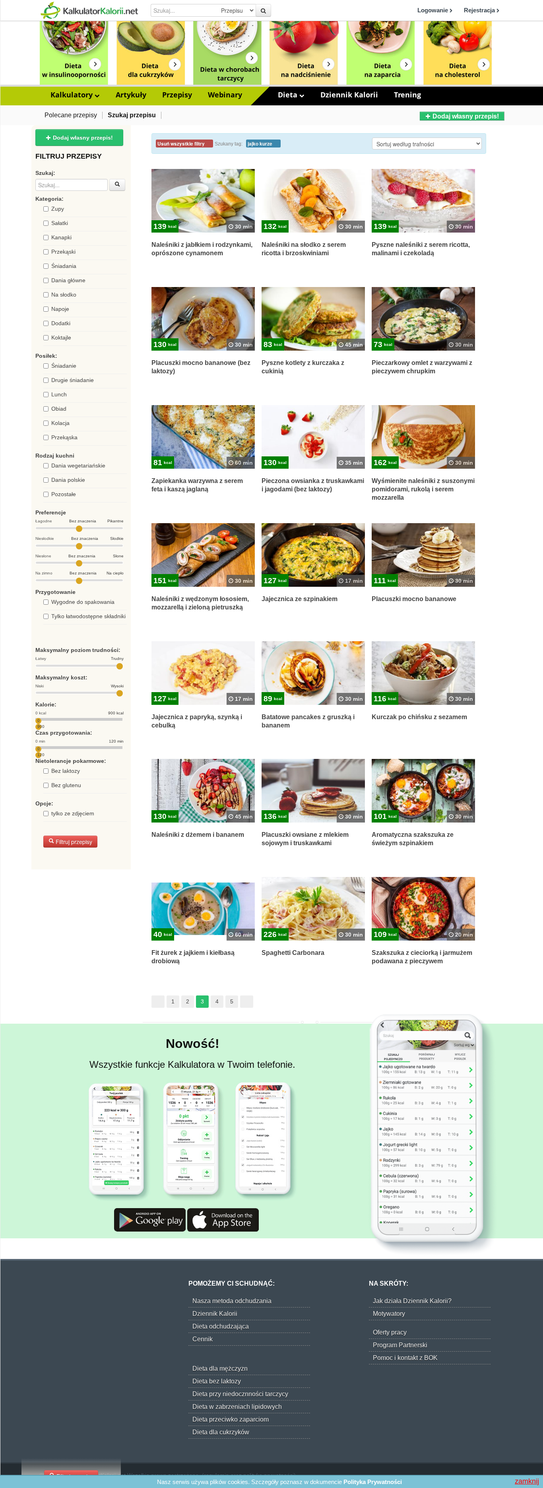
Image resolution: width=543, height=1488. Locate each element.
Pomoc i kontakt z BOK (405, 1357)
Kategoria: (49, 199)
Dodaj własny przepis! (465, 116)
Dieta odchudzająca (220, 1326)
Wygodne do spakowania (82, 602)
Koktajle (61, 337)
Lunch (59, 394)
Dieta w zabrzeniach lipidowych (237, 1406)
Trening (407, 94)
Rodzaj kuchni (54, 455)
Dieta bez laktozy (216, 1381)
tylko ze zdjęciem (72, 813)
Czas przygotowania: (63, 732)
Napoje (60, 309)
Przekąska (64, 437)
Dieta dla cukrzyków (220, 1432)
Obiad (58, 408)
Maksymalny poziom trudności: (77, 650)
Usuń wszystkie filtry (181, 143)
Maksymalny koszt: (61, 677)
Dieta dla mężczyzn (220, 1368)
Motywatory (389, 1313)
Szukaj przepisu (132, 115)
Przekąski (63, 251)
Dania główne (68, 280)
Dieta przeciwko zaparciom (230, 1419)
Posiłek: (46, 356)
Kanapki (61, 237)
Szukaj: (45, 173)
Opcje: (44, 803)
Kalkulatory (72, 94)
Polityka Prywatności (372, 1481)
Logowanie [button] (433, 10)
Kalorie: (45, 704)
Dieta (288, 94)
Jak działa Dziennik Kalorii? (412, 1301)
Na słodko (63, 294)
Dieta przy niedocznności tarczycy (240, 1394)
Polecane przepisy (71, 115)
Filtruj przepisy (73, 842)
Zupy (57, 209)
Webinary (225, 94)
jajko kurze (260, 143)
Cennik (202, 1339)
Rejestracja (480, 10)
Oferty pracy (390, 1332)
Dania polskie (68, 480)
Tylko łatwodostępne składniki (88, 616)
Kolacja (60, 423)
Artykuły (131, 94)
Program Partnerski (400, 1345)
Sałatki (59, 223)
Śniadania (63, 266)
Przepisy (177, 94)
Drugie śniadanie (72, 380)
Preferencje (50, 512)
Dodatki (60, 323)
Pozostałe (63, 494)
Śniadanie (63, 366)
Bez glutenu (66, 785)
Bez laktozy (65, 771)
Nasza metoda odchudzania (232, 1301)
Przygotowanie (55, 592)
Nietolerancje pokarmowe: (70, 761)
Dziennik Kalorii (349, 94)
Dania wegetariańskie (78, 465)
